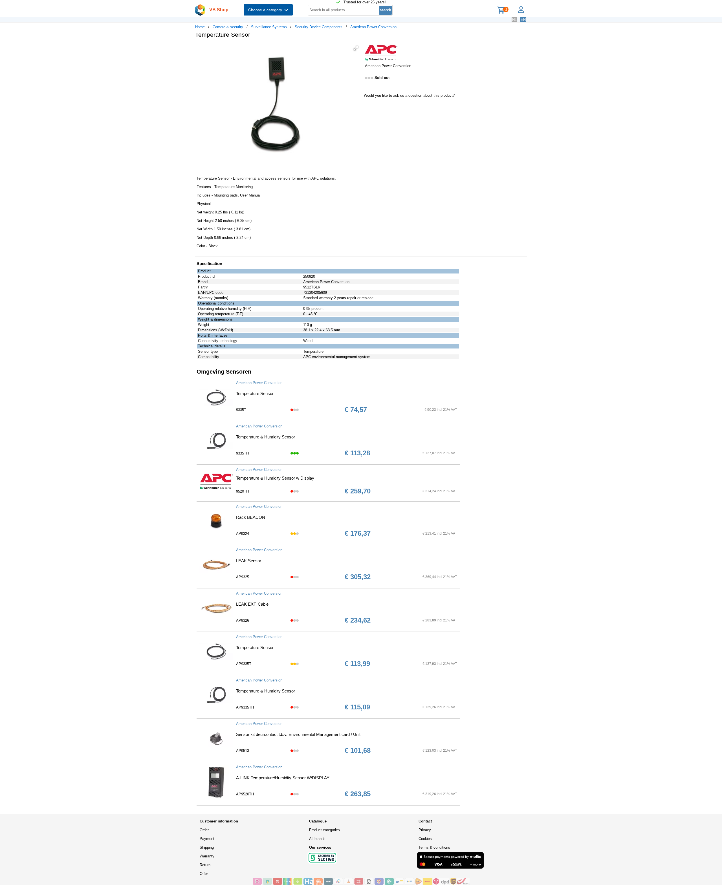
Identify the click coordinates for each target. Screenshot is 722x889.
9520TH (242, 491)
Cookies (425, 839)
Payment (207, 839)
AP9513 (242, 751)
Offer (204, 874)
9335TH (242, 453)
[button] (355, 48)
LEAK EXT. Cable (252, 604)
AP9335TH (245, 707)
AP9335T (243, 664)
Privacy (425, 830)
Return (205, 865)
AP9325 (242, 577)
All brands (317, 839)
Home (200, 27)
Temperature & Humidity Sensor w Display (275, 478)
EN (523, 19)
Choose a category (266, 10)
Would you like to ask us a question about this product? (409, 95)
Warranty (207, 856)
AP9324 (242, 533)
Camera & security (228, 27)
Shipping (207, 847)
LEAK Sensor (248, 560)
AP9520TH (245, 794)
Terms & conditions (434, 847)
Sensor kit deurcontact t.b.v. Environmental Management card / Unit (298, 734)
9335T (241, 410)
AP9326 (242, 620)
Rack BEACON (250, 517)
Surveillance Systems (269, 27)
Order (204, 830)
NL (514, 19)
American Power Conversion (373, 27)
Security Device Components (318, 27)
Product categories (324, 830)
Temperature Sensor (255, 393)
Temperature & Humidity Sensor (265, 436)
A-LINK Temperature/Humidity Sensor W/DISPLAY (282, 777)
